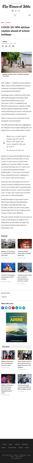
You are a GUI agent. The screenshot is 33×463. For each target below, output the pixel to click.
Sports (4, 447)
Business (25, 444)
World (20, 447)
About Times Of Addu (7, 455)
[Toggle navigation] (15, 15)
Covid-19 (8, 22)
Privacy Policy (23, 455)
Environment (12, 447)
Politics (17, 444)
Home (4, 444)
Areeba (5, 41)
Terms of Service (19, 456)
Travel (27, 447)
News (2, 22)
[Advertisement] (16, 418)
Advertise (16, 455)
